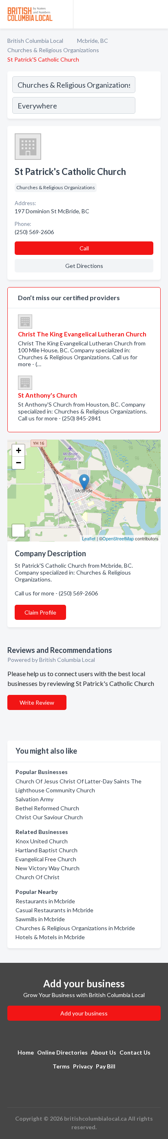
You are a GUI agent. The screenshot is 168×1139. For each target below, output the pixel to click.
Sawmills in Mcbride (40, 919)
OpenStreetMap (118, 538)
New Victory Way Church (47, 868)
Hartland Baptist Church (46, 850)
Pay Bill (105, 1066)
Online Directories (62, 1052)
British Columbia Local (35, 40)
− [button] (18, 463)
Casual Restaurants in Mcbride (54, 910)
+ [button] (18, 450)
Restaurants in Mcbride (45, 901)
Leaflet (88, 538)
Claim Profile (40, 612)
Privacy (83, 1066)
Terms (61, 1066)
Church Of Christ (37, 877)
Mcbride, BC (92, 40)
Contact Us (134, 1052)
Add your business (84, 1013)
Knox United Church (41, 841)
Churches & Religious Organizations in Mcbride (75, 927)
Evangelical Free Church (45, 859)
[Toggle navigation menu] (157, 14)
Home (26, 1052)
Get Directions (84, 265)
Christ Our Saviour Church (49, 817)
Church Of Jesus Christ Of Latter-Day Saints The (78, 781)
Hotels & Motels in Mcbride (50, 936)
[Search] (147, 96)
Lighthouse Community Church (55, 790)
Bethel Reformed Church (47, 808)
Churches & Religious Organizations (53, 49)
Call (84, 248)
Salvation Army (34, 799)
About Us (103, 1052)
